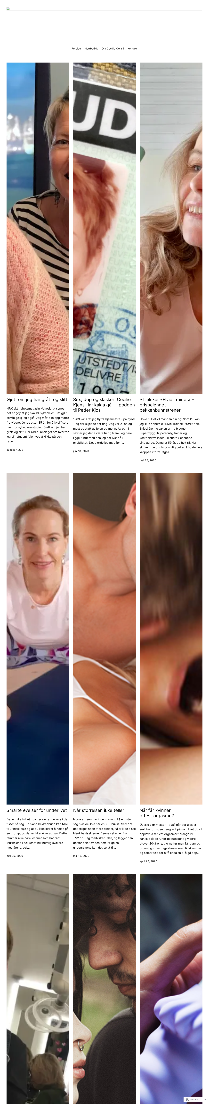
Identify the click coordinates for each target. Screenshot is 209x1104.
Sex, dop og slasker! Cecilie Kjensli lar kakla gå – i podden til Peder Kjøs (104, 405)
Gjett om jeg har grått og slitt (37, 399)
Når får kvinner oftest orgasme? (157, 813)
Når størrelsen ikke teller (98, 810)
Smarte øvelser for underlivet (37, 810)
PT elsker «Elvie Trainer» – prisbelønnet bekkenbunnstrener (167, 405)
